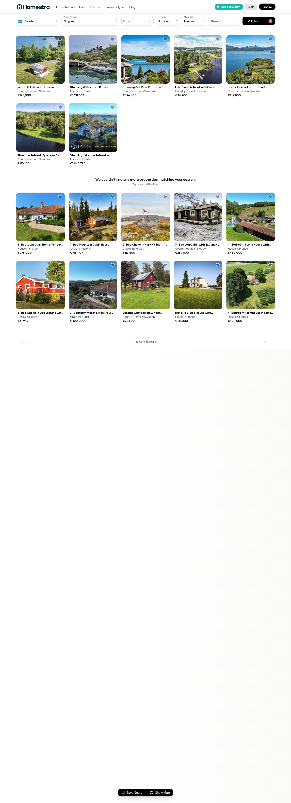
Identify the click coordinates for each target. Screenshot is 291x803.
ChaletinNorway (80, 248)
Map (82, 7)
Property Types (115, 7)
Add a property (230, 6)
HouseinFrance (28, 248)
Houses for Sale (65, 7)
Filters (261, 21)
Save (135, 792)
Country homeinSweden (34, 91)
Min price (162, 17)
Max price (188, 17)
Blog (132, 7)
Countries (95, 7)
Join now (267, 6)
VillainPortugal (79, 316)
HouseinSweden (81, 91)
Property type (70, 17)
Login (251, 6)
